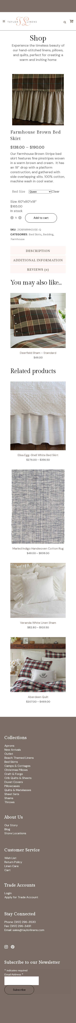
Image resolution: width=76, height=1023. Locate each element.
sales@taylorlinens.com (28, 930)
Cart (7, 870)
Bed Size (18, 191)
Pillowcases (12, 786)
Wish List (10, 858)
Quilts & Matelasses (17, 790)
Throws (9, 802)
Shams (8, 798)
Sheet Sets (11, 794)
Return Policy (13, 862)
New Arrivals (12, 750)
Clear (55, 191)
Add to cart (41, 218)
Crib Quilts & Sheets (18, 778)
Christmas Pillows (16, 770)
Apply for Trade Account (21, 897)
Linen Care (11, 866)
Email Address (13, 974)
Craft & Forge (13, 774)
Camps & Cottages (17, 766)
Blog (7, 829)
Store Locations (15, 833)
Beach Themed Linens (19, 758)
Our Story (11, 825)
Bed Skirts (35, 234)
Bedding (48, 234)
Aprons (9, 746)
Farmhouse (18, 239)
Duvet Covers (13, 782)
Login (8, 893)
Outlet (8, 754)
